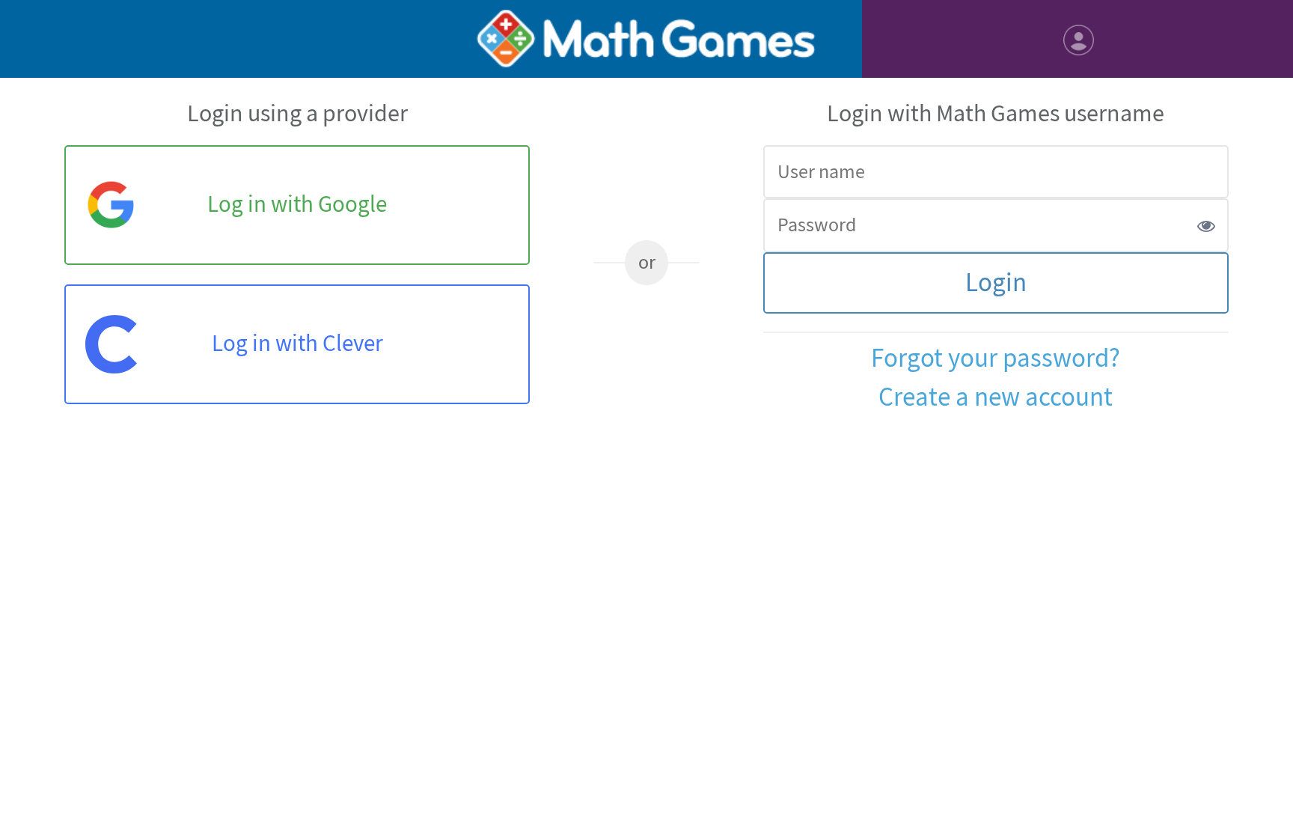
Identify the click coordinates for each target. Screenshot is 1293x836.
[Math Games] (646, 39)
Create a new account (995, 398)
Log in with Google (297, 204)
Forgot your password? (995, 359)
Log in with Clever (297, 343)
